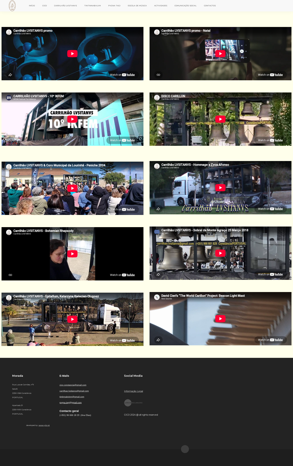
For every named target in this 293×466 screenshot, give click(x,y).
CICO (44, 6)
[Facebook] (125, 384)
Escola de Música (137, 6)
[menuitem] (32, 5)
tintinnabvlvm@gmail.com (72, 396)
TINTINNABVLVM (92, 6)
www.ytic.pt (44, 425)
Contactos (210, 6)
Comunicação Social (186, 6)
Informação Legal (133, 391)
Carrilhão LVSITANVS (65, 6)
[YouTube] (135, 384)
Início (32, 6)
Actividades (160, 6)
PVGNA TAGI (114, 6)
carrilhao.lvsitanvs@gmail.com (74, 391)
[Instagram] (145, 384)
